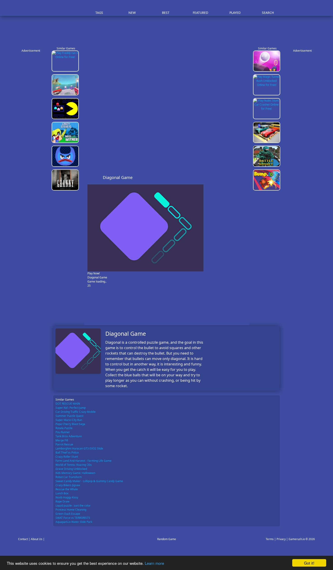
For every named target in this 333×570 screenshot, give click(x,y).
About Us (36, 539)
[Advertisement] (168, 29)
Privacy (281, 539)
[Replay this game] (243, 177)
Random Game (166, 539)
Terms (270, 539)
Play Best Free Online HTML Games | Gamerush (65, 8)
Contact (23, 539)
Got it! (309, 563)
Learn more (154, 563)
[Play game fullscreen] (236, 177)
